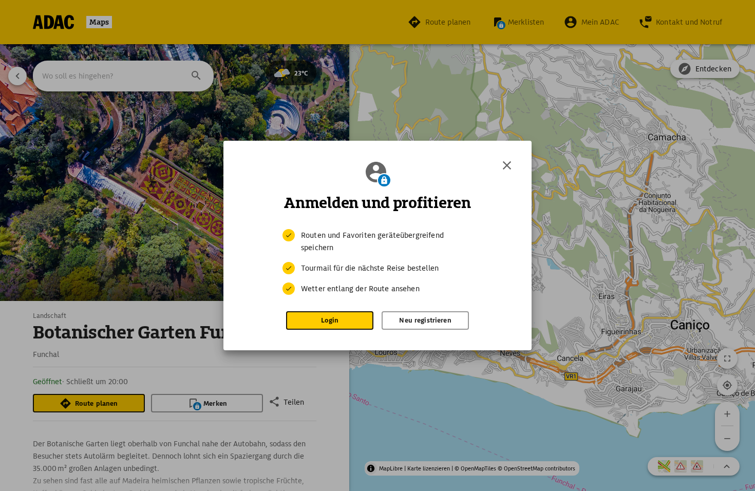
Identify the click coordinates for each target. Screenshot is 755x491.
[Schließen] (507, 165)
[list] (377, 262)
